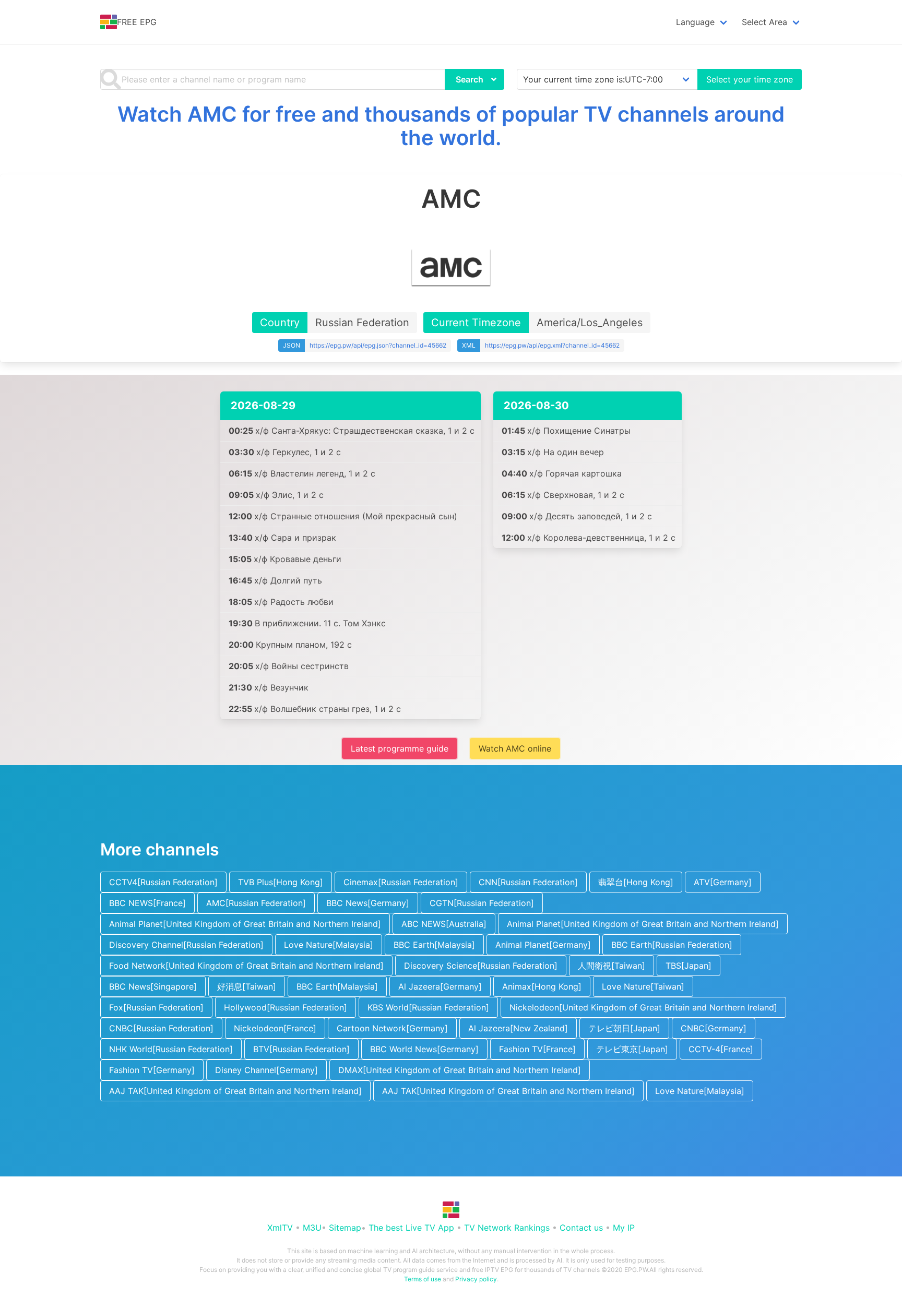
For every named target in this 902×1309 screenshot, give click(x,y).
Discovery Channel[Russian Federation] (186, 944)
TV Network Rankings (507, 1227)
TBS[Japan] (688, 965)
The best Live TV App (411, 1227)
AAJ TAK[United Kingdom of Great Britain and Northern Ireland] (235, 1091)
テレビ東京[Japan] (632, 1049)
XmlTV (280, 1227)
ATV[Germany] (723, 882)
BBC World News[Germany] (424, 1049)
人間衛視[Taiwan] (611, 965)
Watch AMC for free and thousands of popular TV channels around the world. (451, 125)
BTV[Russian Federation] (301, 1049)
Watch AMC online (515, 748)
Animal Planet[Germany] (543, 944)
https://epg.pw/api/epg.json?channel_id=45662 (378, 345)
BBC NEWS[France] (147, 903)
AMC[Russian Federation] (256, 903)
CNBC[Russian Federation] (161, 1028)
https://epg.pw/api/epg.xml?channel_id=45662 (552, 345)
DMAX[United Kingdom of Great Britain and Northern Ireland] (459, 1070)
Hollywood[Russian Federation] (285, 1007)
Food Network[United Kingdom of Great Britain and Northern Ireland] (246, 965)
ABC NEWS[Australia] (443, 924)
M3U (312, 1227)
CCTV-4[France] (721, 1049)
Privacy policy (476, 1279)
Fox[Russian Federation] (156, 1007)
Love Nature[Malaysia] (328, 944)
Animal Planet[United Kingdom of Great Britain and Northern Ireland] (245, 924)
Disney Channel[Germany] (266, 1070)
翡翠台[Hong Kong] (635, 882)
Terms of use (422, 1279)
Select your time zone (749, 79)
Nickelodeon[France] (275, 1028)
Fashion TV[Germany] (152, 1070)
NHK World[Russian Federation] (171, 1049)
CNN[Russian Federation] (528, 882)
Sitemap (345, 1227)
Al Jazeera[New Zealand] (518, 1028)
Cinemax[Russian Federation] (400, 882)
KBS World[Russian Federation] (428, 1007)
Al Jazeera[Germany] (440, 986)
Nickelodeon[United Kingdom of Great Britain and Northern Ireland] (643, 1007)
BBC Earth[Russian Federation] (671, 944)
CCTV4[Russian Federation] (163, 882)
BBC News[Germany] (367, 903)
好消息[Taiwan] (246, 986)
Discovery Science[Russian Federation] (480, 965)
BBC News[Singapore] (153, 986)
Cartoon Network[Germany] (392, 1028)
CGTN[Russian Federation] (482, 903)
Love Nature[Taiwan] (643, 986)
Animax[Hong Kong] (541, 986)
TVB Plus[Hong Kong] (280, 882)
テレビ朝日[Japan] (624, 1028)
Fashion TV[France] (537, 1049)
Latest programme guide (399, 748)
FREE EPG (137, 22)
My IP (624, 1227)
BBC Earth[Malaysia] (434, 944)
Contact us (581, 1227)
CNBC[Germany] (713, 1028)
